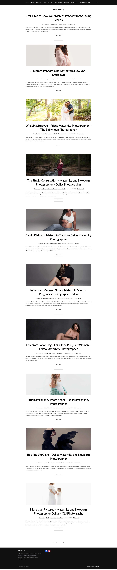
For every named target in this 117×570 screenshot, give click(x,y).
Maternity (59, 79)
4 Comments (78, 462)
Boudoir (49, 298)
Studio (64, 79)
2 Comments (76, 243)
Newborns (60, 517)
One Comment (78, 298)
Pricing (38, 2)
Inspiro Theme (90, 566)
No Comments (71, 24)
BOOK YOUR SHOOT (85, 2)
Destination (50, 79)
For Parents (57, 2)
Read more (59, 35)
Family (42, 188)
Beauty (45, 79)
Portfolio (47, 2)
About (32, 2)
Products (60, 133)
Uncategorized (54, 24)
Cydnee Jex (46, 24)
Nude (56, 243)
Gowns (55, 79)
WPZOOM (97, 566)
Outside (56, 133)
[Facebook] (46, 551)
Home (27, 2)
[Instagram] (49, 551)
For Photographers (70, 2)
